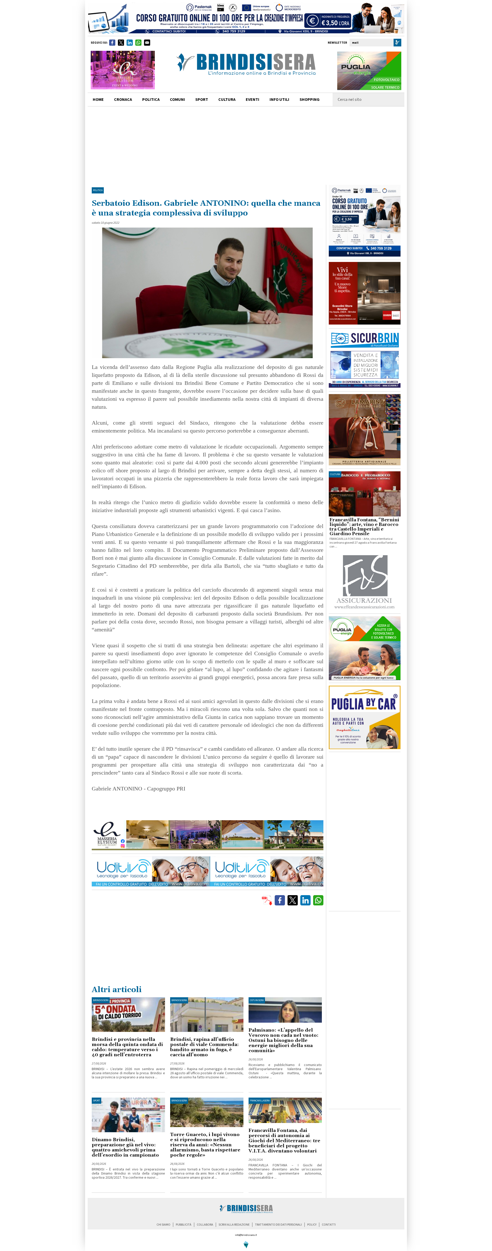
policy (311, 1225)
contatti (329, 1225)
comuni (177, 99)
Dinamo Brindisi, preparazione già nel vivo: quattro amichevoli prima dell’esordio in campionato (125, 1147)
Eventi (252, 99)
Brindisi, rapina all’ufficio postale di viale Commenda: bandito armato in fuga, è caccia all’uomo (204, 1047)
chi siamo (163, 1225)
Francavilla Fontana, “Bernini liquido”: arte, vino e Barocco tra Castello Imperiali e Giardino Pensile (364, 527)
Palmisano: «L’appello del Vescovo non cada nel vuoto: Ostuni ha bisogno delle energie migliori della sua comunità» (284, 1040)
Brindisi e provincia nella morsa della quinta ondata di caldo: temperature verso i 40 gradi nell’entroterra (127, 1047)
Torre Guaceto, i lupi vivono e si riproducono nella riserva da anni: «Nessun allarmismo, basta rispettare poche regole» (205, 1145)
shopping (310, 99)
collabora (205, 1225)
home (98, 99)
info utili (279, 99)
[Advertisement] (246, 145)
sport (201, 99)
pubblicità (183, 1225)
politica (151, 99)
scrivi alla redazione (234, 1225)
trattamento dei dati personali (278, 1225)
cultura (226, 99)
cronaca (123, 99)
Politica (97, 190)
